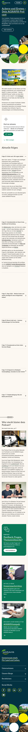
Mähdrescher (7, 227)
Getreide (19, 231)
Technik (14, 170)
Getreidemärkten (6, 240)
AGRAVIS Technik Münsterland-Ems (15, 264)
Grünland (17, 266)
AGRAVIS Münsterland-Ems (9, 174)
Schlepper (20, 96)
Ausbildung (5, 466)
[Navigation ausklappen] (24, 2)
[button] (14, 139)
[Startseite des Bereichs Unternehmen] (6, 2)
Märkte (16, 247)
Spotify (9, 134)
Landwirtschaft (15, 464)
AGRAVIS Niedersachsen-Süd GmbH (11, 507)
